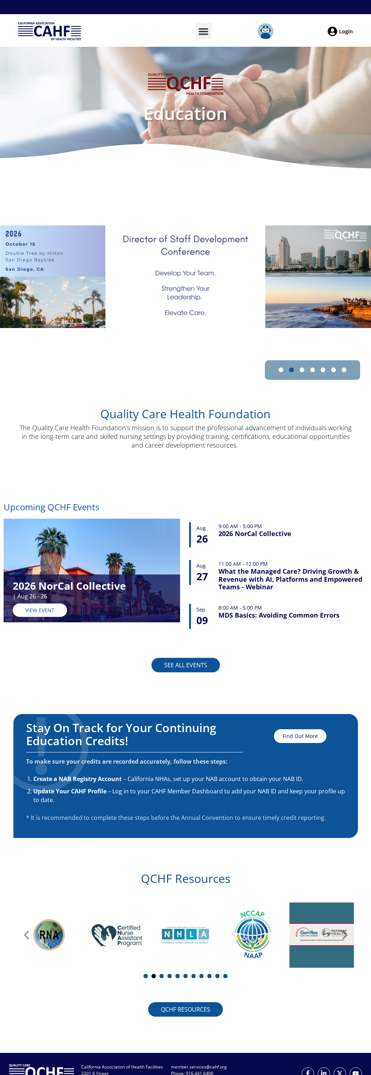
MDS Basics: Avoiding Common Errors (278, 615)
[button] (204, 31)
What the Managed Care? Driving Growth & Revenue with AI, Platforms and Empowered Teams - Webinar (290, 579)
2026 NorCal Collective (69, 586)
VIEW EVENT (39, 610)
